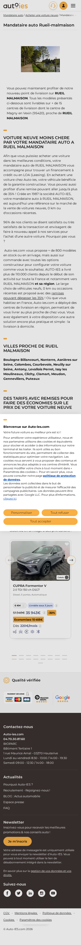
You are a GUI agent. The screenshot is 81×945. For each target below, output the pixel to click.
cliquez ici (9, 498)
